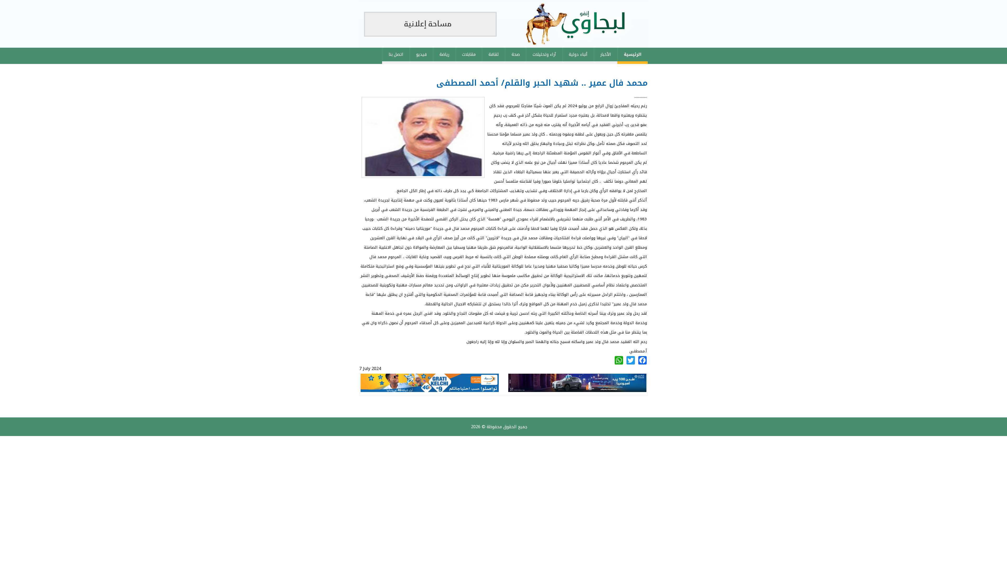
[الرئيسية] (503, 24)
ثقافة (494, 54)
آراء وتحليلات (544, 54)
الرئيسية (632, 54)
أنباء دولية (578, 54)
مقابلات (469, 54)
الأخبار (605, 54)
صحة (516, 54)
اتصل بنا (396, 54)
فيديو (421, 54)
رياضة (444, 54)
